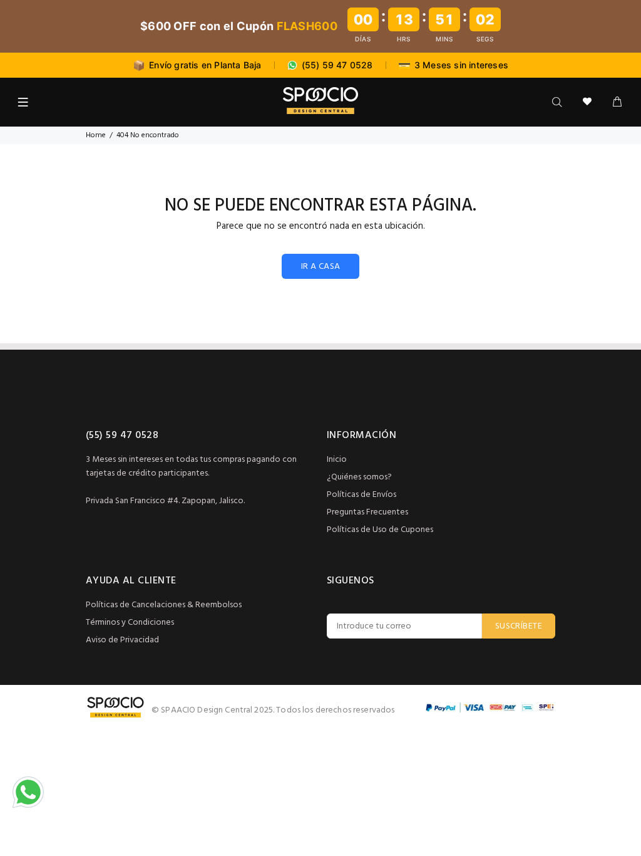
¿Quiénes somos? (359, 477)
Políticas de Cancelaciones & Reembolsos (164, 605)
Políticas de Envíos (361, 495)
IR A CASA (321, 266)
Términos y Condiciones (130, 622)
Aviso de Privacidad (122, 640)
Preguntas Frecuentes (367, 512)
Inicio (337, 459)
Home (96, 135)
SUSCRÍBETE (518, 626)
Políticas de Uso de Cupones (380, 530)
